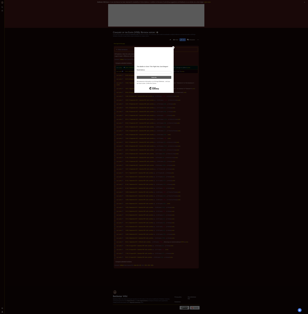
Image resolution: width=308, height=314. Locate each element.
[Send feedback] (300, 310)
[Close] (173, 47)
